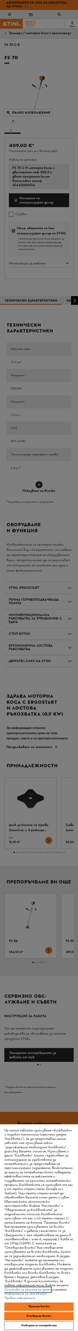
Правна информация (19, 1298)
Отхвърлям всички (38, 1316)
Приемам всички (39, 1307)
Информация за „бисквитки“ (26, 1293)
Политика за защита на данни (27, 1289)
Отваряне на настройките (39, 1326)
